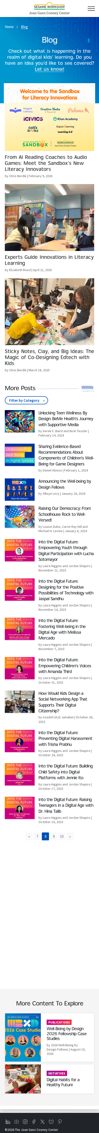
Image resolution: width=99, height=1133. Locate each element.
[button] (29, 836)
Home (9, 26)
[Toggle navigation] (91, 8)
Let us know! (49, 69)
